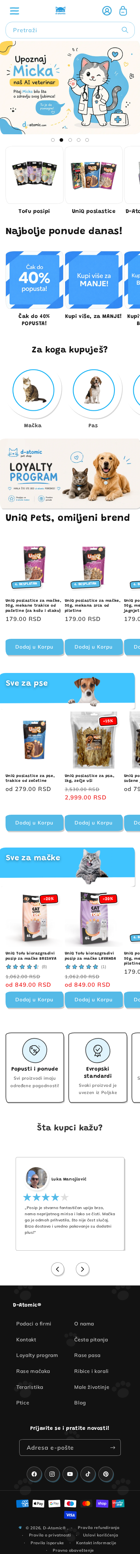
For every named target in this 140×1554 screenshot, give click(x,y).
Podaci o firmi (33, 1324)
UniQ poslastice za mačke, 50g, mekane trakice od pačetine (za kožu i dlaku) (34, 606)
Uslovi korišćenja (100, 1535)
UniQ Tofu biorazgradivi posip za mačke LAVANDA (90, 956)
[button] (14, 11)
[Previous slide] (57, 1269)
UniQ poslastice (94, 212)
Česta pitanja (91, 1340)
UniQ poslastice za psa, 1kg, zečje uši (90, 778)
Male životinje (91, 1387)
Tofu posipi (34, 212)
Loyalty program (37, 1355)
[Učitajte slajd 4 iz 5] (78, 140)
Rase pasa (87, 1355)
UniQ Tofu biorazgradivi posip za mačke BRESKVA (31, 956)
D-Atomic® (54, 1527)
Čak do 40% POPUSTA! (34, 320)
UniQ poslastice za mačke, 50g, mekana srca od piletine (93, 606)
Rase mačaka (33, 1371)
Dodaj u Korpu (34, 823)
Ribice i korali (91, 1371)
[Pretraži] (126, 30)
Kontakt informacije (96, 1542)
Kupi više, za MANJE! (93, 317)
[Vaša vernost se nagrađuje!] (70, 473)
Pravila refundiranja (98, 1527)
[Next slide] (82, 1269)
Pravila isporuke (47, 1542)
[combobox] (70, 30)
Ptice (22, 1403)
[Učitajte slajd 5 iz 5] (87, 140)
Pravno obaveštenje (73, 1550)
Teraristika (29, 1387)
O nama (84, 1324)
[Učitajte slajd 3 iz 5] (70, 140)
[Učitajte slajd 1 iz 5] (53, 140)
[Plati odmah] (112, 1447)
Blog (80, 1403)
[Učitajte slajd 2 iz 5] (61, 140)
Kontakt (26, 1340)
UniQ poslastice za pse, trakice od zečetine (30, 778)
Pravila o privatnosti (50, 1535)
